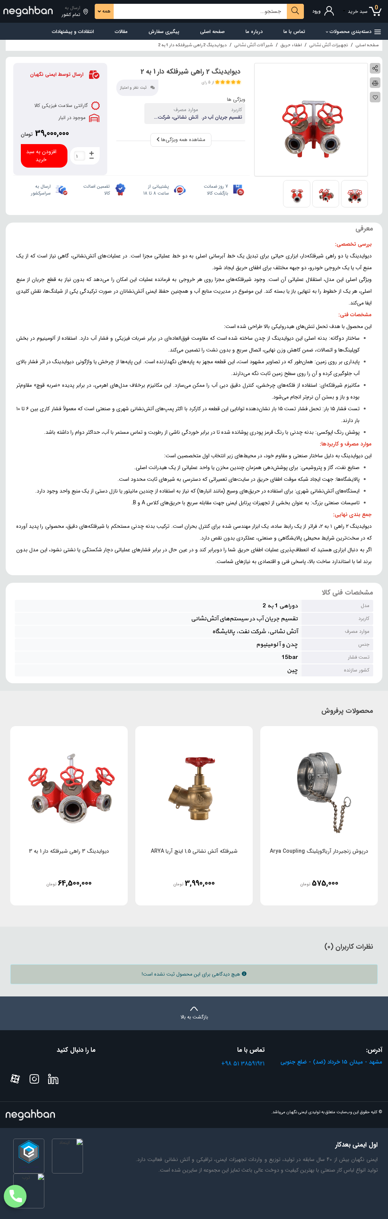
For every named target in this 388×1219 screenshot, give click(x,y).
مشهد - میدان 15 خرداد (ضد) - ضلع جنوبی (331, 1062)
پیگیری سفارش (164, 32)
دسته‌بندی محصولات (350, 32)
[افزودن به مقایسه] (375, 82)
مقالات (121, 32)
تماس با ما (294, 32)
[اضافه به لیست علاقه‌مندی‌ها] (375, 97)
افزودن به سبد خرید (41, 155)
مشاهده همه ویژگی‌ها (182, 140)
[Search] (295, 11)
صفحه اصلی (212, 32)
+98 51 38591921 (242, 1063)
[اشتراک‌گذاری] (375, 68)
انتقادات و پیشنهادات (73, 32)
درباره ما (254, 32)
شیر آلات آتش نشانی (253, 45)
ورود (316, 11)
